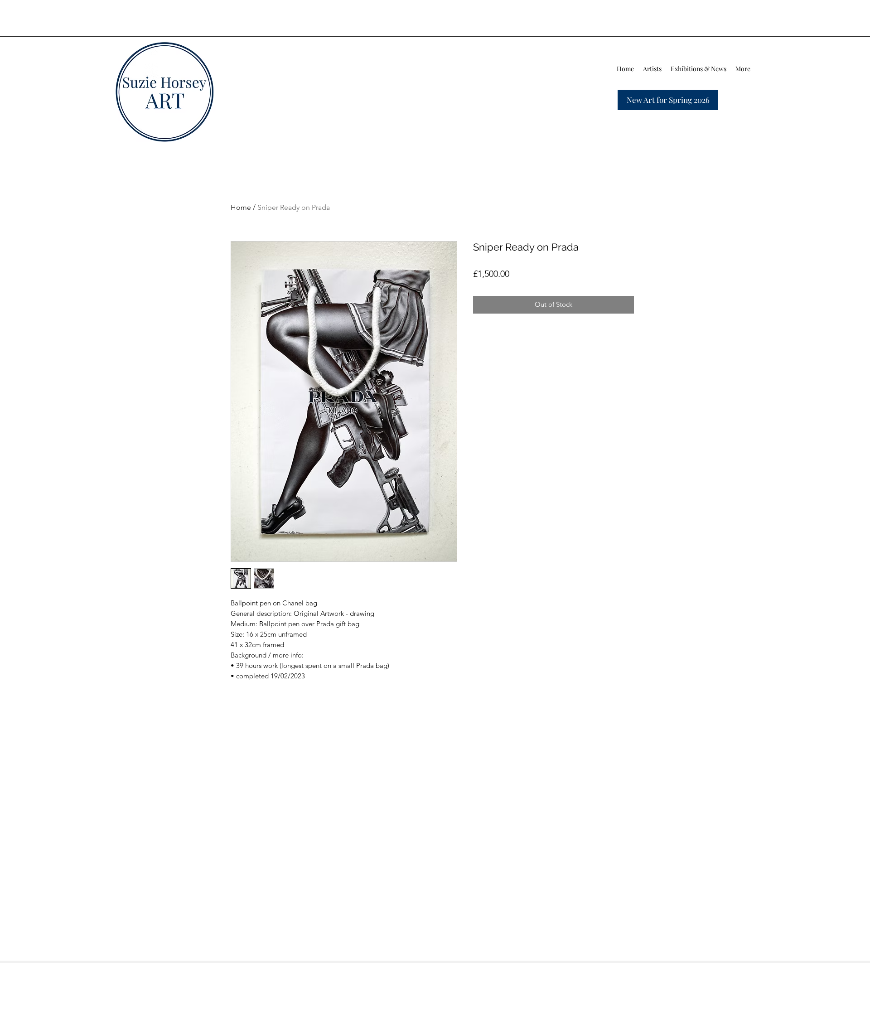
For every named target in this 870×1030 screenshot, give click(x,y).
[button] (652, 69)
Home (241, 207)
